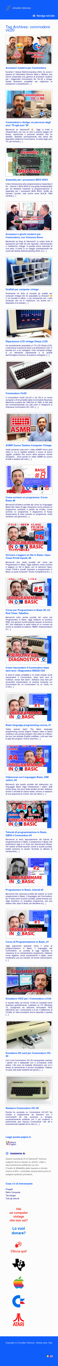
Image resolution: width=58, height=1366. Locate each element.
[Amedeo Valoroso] (18, 8)
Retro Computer (13, 1192)
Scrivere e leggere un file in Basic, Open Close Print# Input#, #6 (28, 556)
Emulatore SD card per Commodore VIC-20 (28, 1054)
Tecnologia (11, 1195)
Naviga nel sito (46, 15)
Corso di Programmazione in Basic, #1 (27, 941)
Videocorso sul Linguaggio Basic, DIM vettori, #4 (27, 778)
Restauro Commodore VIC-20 (22, 1108)
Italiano (12, 1142)
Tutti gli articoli (12, 1198)
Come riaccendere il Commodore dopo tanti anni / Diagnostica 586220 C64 (27, 669)
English (12, 1144)
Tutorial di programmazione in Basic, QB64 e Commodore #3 (26, 833)
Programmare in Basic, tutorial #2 (24, 889)
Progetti (9, 1189)
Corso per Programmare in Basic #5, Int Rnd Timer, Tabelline (28, 611)
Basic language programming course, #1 (28, 725)
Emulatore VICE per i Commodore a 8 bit (28, 998)
